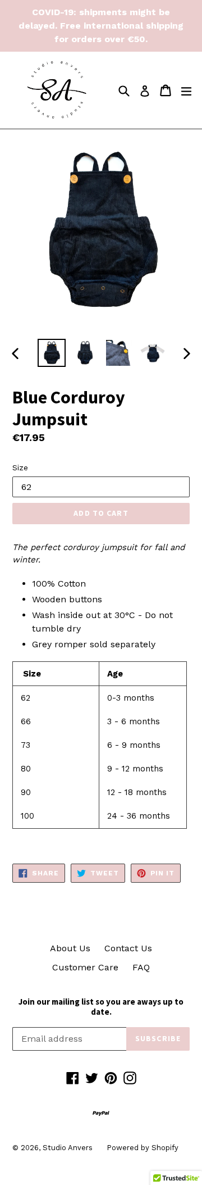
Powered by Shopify (142, 1147)
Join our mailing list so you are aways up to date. (101, 1007)
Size (20, 467)
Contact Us (128, 948)
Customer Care (85, 967)
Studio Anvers (68, 1147)
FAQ (141, 967)
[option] (51, 353)
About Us (70, 948)
